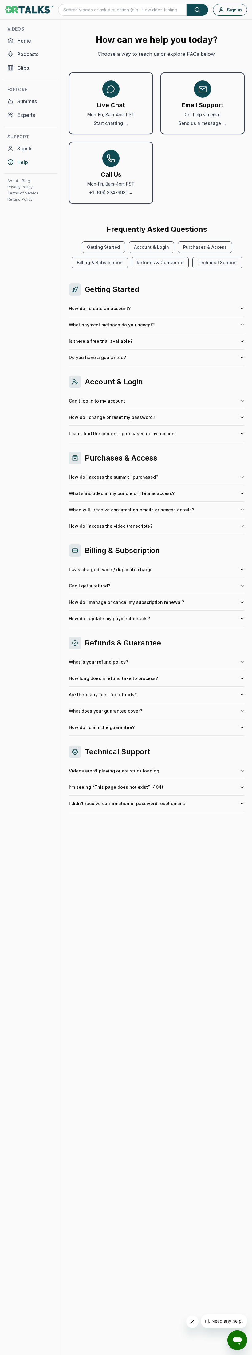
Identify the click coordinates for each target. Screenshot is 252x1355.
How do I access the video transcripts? (110, 526)
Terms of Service (23, 193)
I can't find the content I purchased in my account (122, 433)
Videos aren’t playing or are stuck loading (114, 770)
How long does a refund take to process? (113, 678)
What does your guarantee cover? (105, 711)
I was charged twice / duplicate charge (111, 569)
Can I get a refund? (89, 585)
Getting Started (103, 247)
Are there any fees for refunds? (103, 694)
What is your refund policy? (98, 662)
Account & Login (151, 247)
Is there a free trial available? (100, 341)
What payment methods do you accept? (112, 324)
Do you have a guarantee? (97, 357)
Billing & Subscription (100, 262)
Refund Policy (20, 199)
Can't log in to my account (97, 400)
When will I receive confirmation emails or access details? (131, 509)
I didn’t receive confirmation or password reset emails (127, 803)
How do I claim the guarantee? (102, 727)
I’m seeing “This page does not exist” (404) (116, 787)
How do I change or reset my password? (112, 417)
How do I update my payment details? (109, 618)
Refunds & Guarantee (160, 262)
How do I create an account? (100, 308)
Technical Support (217, 262)
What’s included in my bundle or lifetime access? (122, 493)
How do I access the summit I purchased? (113, 477)
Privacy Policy (20, 187)
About (12, 180)
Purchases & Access (205, 247)
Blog (26, 180)
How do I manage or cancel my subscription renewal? (126, 602)
